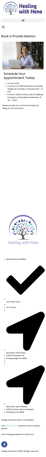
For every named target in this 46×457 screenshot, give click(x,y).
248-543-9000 (11, 426)
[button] (23, 20)
